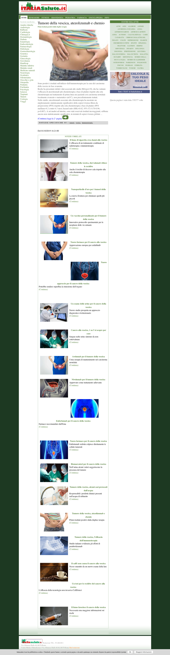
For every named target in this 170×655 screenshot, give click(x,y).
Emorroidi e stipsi (121, 43)
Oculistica (24, 75)
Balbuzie (24, 29)
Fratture (121, 46)
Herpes (140, 46)
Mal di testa (132, 54)
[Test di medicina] (130, 88)
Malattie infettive (27, 65)
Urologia (24, 99)
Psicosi (120, 65)
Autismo (122, 34)
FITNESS (45, 17)
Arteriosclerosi (121, 32)
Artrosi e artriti (138, 32)
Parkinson (130, 62)
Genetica (24, 53)
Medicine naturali (27, 70)
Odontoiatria (25, 77)
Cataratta (119, 37)
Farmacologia (25, 46)
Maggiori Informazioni (144, 652)
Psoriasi (129, 65)
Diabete (23, 39)
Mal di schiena (118, 54)
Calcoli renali (134, 34)
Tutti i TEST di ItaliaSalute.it (130, 91)
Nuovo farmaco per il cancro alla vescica (88, 242)
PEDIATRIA (70, 17)
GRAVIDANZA (57, 17)
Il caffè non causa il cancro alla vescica (88, 563)
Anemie (140, 26)
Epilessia (142, 43)
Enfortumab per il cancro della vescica (73, 420)
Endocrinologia (26, 44)
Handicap (24, 63)
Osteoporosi (118, 62)
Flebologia (24, 48)
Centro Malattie (130, 22)
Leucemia (141, 51)
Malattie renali (26, 67)
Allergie (132, 26)
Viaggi (23, 101)
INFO (107, 17)
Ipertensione (129, 51)
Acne (118, 26)
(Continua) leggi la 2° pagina (50, 118)
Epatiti (134, 43)
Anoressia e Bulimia (126, 29)
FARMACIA (82, 17)
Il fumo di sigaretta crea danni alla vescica (88, 139)
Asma (114, 34)
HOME (24, 17)
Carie (145, 34)
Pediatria (23, 84)
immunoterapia (87, 123)
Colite (123, 40)
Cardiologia (25, 32)
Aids (124, 26)
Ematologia (25, 41)
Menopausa (128, 57)
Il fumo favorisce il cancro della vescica (88, 607)
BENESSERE (34, 17)
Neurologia (25, 72)
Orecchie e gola (26, 79)
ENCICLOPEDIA (96, 17)
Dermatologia (26, 36)
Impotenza (120, 48)
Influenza (139, 48)
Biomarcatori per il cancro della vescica (88, 463)
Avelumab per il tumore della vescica (88, 356)
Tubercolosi (121, 68)
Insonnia (118, 51)
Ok (130, 652)
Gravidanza (25, 60)
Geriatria (23, 56)
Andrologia (25, 27)
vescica (78, 123)
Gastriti (131, 46)
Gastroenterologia (27, 51)
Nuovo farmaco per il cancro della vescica (88, 441)
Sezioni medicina (27, 21)
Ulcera (140, 68)
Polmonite (141, 62)
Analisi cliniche (26, 24)
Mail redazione (74, 647)
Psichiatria (24, 87)
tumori (71, 123)
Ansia (139, 29)
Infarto (130, 48)
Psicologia (24, 89)
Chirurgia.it (25, 34)
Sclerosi (23, 91)
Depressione (133, 40)
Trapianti (24, 94)
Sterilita (138, 65)
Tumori (23, 96)
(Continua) (73, 148)
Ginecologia (25, 58)
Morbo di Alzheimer (136, 60)
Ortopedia (24, 82)
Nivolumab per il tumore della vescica (88, 379)
